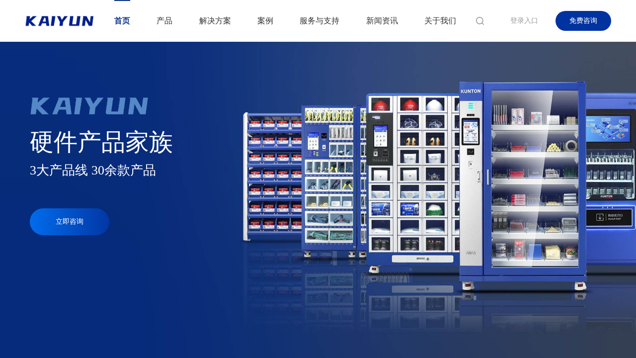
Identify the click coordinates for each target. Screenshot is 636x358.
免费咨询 (583, 20)
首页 (122, 20)
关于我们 (440, 20)
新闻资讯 (382, 20)
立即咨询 (69, 221)
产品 (164, 20)
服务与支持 (319, 20)
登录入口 (524, 20)
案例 (265, 20)
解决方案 (215, 20)
